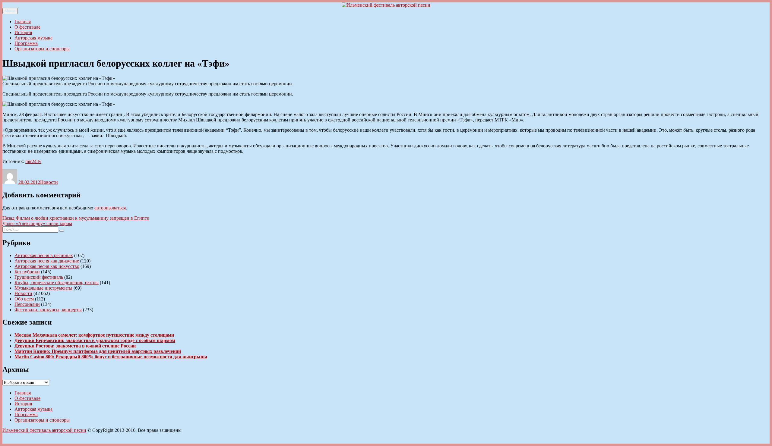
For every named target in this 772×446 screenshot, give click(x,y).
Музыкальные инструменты (43, 288)
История (23, 32)
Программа (26, 43)
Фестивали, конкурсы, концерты (48, 309)
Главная (22, 21)
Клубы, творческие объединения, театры (56, 282)
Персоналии (27, 304)
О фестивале (27, 27)
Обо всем (24, 298)
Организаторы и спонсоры (42, 48)
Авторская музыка (33, 37)
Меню (10, 11)
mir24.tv (33, 161)
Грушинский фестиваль (38, 277)
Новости (49, 182)
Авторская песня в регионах (43, 255)
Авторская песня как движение (46, 260)
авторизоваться (110, 207)
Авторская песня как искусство (46, 266)
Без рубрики (27, 271)
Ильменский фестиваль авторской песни (44, 430)
